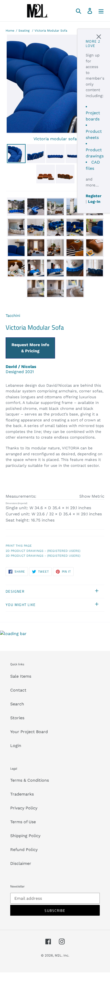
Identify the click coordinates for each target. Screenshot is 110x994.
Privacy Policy (23, 808)
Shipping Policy (25, 835)
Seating (23, 30)
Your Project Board (29, 731)
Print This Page (19, 545)
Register (93, 196)
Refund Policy (24, 849)
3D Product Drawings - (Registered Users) (43, 555)
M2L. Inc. (62, 955)
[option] (16, 154)
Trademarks (22, 794)
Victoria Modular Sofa (51, 30)
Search (17, 704)
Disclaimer (20, 863)
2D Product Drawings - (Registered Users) (43, 551)
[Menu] (101, 10)
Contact (18, 690)
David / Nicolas (21, 366)
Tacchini (13, 315)
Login (15, 745)
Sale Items (20, 676)
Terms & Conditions (29, 780)
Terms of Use (23, 821)
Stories (17, 717)
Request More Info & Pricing (30, 347)
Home (10, 30)
